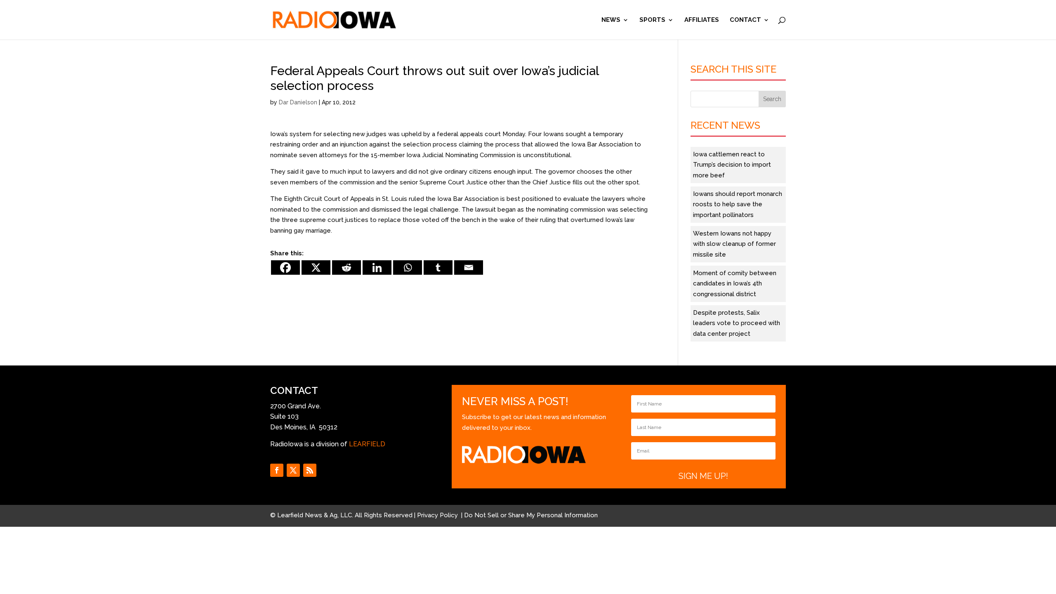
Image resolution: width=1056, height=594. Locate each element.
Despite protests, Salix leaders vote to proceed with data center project (736, 323)
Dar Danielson (298, 102)
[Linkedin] (377, 267)
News (610, 20)
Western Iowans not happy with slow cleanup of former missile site (734, 244)
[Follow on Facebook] (276, 470)
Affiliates (701, 20)
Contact (745, 20)
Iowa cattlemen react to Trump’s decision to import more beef (732, 165)
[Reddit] (346, 267)
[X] (316, 267)
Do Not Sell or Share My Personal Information (531, 515)
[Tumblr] (438, 267)
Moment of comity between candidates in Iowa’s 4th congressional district (734, 283)
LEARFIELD (367, 444)
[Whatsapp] (407, 267)
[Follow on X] (293, 470)
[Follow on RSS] (309, 470)
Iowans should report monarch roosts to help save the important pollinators (737, 204)
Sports (652, 20)
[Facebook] (285, 267)
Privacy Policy (438, 515)
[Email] (468, 267)
